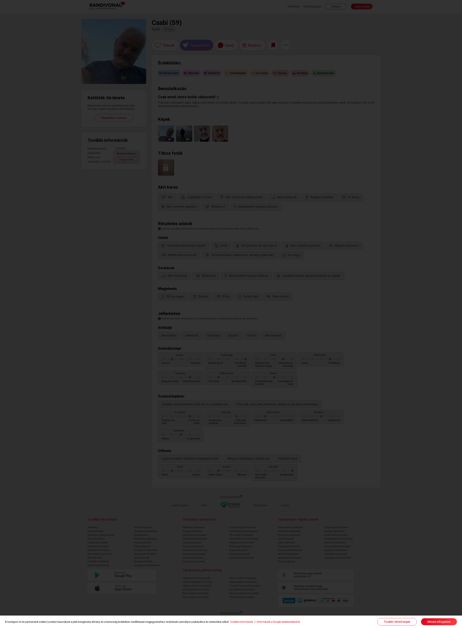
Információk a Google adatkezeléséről (278, 621)
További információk (241, 621)
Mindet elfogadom (439, 621)
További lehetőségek (397, 621)
